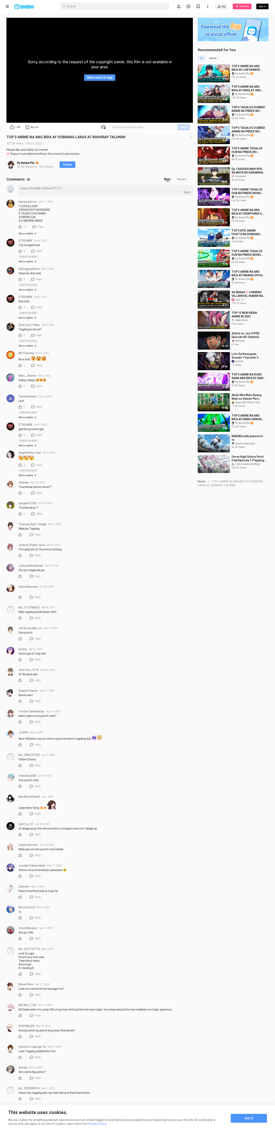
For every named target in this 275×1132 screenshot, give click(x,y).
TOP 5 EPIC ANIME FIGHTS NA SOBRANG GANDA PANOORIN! (246, 232)
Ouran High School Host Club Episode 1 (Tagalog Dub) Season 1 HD (248, 458)
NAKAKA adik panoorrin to (247, 438)
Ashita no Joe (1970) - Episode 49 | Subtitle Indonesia (246, 335)
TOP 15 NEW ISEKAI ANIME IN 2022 (244, 314)
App (223, 6)
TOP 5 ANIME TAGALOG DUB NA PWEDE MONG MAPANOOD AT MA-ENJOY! (247, 191)
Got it (249, 1118)
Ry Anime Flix (26, 162)
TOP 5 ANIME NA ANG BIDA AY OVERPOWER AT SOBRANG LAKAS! (248, 211)
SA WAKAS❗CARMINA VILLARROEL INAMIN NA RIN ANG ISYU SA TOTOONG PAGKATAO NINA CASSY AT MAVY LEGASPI (247, 294)
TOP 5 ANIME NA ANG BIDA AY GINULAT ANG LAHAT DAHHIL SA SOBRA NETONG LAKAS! (247, 88)
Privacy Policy (97, 1123)
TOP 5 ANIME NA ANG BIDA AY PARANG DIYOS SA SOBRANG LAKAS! (247, 273)
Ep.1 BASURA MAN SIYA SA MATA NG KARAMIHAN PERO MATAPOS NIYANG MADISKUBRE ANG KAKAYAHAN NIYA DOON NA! (248, 170)
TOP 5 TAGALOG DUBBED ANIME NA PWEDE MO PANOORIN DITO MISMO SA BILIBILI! (248, 109)
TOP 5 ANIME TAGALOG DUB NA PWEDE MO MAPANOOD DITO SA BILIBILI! (247, 150)
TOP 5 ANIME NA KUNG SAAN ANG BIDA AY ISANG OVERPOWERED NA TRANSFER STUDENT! (248, 376)
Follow (67, 164)
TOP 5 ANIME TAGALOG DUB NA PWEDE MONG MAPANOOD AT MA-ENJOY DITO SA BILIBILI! (248, 253)
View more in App (100, 77)
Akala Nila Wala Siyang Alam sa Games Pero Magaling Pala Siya (247, 396)
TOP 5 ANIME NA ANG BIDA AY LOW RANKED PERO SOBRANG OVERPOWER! (246, 68)
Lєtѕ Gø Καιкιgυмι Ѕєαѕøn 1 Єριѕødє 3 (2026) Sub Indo (245, 355)
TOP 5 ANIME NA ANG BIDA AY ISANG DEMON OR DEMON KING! (247, 417)
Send (183, 127)
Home (201, 481)
